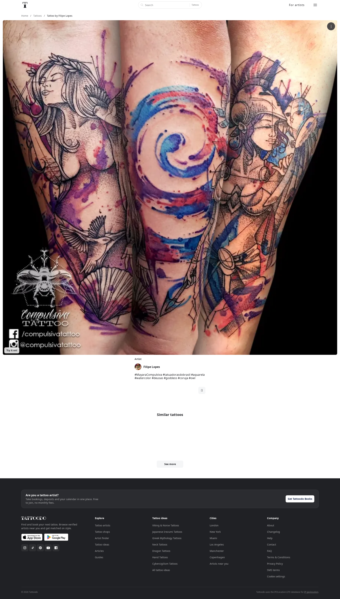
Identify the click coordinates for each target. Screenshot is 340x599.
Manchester (217, 551)
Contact (271, 544)
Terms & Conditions (278, 557)
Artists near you (219, 563)
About (270, 525)
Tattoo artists (102, 525)
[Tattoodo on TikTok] (32, 547)
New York (215, 531)
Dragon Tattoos (161, 551)
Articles (99, 551)
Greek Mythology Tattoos (167, 538)
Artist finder (102, 538)
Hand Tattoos (160, 557)
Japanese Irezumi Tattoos (167, 531)
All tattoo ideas (161, 570)
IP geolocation (311, 592)
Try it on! (11, 350)
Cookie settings (276, 576)
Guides (99, 557)
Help (270, 538)
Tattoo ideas (102, 544)
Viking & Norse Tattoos (165, 525)
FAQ (269, 551)
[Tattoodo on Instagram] (24, 547)
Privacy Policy (275, 563)
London (214, 525)
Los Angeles (217, 544)
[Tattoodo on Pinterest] (40, 547)
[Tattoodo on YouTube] (48, 547)
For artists (297, 5)
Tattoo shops (102, 531)
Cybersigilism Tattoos (165, 563)
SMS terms (273, 570)
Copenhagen (217, 557)
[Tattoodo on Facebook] (56, 547)
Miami (213, 538)
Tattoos (195, 4)
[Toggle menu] (315, 5)
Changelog (273, 531)
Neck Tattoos (159, 544)
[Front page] (25, 5)
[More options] (331, 26)
